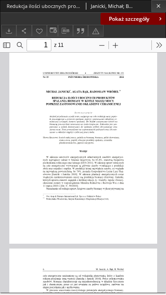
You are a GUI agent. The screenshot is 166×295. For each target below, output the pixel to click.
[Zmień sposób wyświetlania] (52, 31)
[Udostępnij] (23, 31)
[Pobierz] (8, 31)
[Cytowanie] (80, 31)
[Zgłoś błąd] (95, 31)
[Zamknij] (158, 6)
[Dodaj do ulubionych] (39, 31)
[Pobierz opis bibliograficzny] (65, 31)
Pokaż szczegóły (129, 19)
